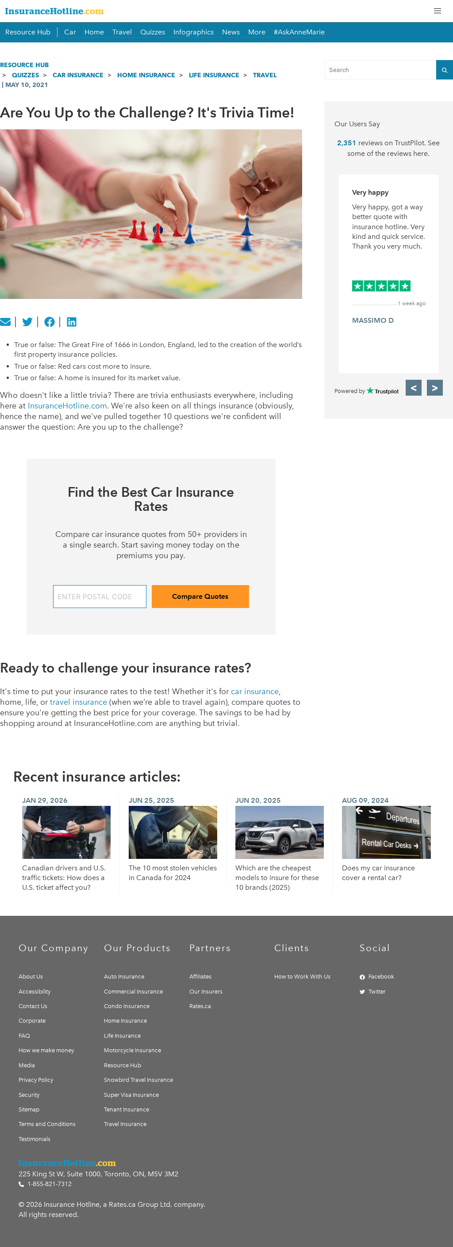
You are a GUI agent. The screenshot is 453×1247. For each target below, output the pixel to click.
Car (70, 32)
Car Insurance (78, 75)
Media (27, 1065)
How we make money (46, 1050)
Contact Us (33, 1006)
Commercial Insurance (133, 991)
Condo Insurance (127, 1006)
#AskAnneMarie (299, 32)
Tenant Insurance (126, 1109)
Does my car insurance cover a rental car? (378, 873)
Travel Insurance (125, 1124)
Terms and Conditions (47, 1124)
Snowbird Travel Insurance (138, 1080)
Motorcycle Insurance (132, 1050)
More (256, 32)
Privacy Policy (36, 1080)
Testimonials (34, 1139)
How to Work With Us (302, 976)
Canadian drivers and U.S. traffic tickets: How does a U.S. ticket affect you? (64, 878)
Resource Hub (27, 32)
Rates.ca (200, 1006)
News (231, 32)
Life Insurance (214, 75)
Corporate (32, 1020)
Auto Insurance (124, 976)
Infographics (193, 32)
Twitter (377, 991)
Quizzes (152, 32)
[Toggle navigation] (437, 11)
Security (29, 1095)
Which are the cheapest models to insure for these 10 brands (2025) (277, 878)
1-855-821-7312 (49, 1184)
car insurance (255, 691)
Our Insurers (206, 991)
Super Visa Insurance (131, 1095)
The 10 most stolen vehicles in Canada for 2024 (173, 873)
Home (94, 32)
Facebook (381, 976)
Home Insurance (146, 75)
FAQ (24, 1035)
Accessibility (34, 991)
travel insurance (78, 702)
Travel (122, 32)
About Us (31, 976)
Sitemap (29, 1109)
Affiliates (200, 976)
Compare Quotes (200, 596)
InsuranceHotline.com (67, 406)
